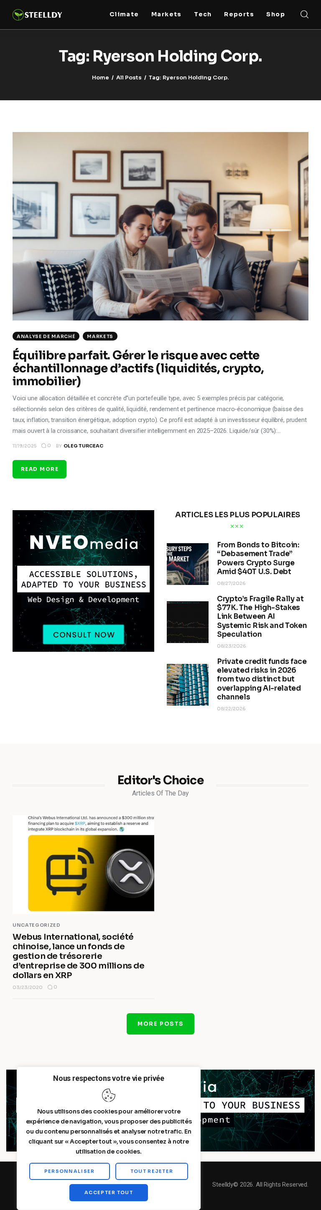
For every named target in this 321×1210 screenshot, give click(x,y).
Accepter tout (108, 1192)
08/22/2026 (231, 709)
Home (100, 77)
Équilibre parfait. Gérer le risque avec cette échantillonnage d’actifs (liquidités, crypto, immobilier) (138, 368)
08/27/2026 (231, 583)
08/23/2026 (231, 646)
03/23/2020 (28, 987)
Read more (40, 469)
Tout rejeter (151, 1171)
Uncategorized (37, 925)
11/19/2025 (24, 446)
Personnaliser (69, 1171)
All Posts (129, 77)
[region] (109, 1138)
